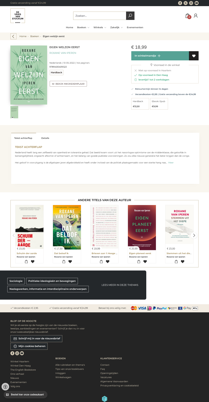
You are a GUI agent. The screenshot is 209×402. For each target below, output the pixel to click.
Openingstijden (109, 373)
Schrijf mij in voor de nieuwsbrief (39, 338)
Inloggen (60, 373)
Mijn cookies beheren (31, 346)
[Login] (196, 16)
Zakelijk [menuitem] (115, 27)
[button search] (130, 15)
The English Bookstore (23, 369)
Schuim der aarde (27, 253)
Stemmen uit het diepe (180, 253)
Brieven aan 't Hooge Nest (106, 253)
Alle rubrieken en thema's (70, 364)
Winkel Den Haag (20, 365)
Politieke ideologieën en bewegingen (52, 281)
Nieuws (14, 378)
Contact (104, 364)
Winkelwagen (63, 377)
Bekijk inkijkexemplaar (69, 83)
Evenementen (135, 27)
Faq (102, 369)
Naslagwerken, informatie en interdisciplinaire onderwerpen (48, 289)
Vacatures (106, 377)
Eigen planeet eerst (140, 253)
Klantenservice (111, 358)
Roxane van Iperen (62, 52)
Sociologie (15, 281)
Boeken (34, 36)
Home (69, 27)
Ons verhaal (17, 373)
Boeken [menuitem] (82, 27)
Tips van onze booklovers (69, 369)
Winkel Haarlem (19, 361)
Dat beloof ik (61, 253)
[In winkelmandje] (26, 262)
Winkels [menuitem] (98, 27)
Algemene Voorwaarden (114, 381)
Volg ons (15, 386)
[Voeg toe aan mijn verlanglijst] (194, 55)
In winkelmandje (145, 55)
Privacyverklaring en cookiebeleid (119, 385)
